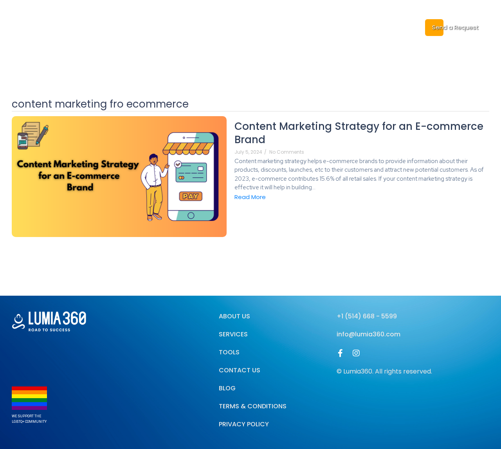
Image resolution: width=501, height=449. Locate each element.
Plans (309, 27)
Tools (229, 352)
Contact (376, 27)
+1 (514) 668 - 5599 (367, 316)
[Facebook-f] (340, 353)
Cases (340, 27)
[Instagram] (356, 353)
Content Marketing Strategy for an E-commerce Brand (358, 133)
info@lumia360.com (368, 334)
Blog (280, 27)
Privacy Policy (244, 424)
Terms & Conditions (253, 406)
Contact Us (239, 370)
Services (248, 27)
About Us (208, 27)
